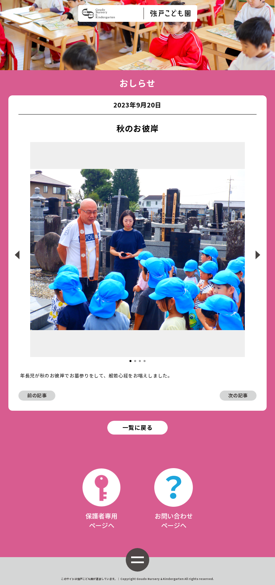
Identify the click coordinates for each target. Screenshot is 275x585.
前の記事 (37, 395)
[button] (130, 361)
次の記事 (238, 395)
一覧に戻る (137, 427)
